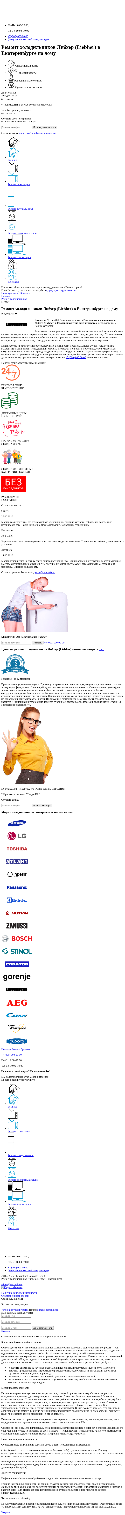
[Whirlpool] (16, 1033)
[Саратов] (16, 969)
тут (101, 649)
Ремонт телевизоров (19, 184)
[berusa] (16, 1046)
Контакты (13, 281)
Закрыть (5, 1331)
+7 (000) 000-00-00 (18, 36)
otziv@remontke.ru (45, 572)
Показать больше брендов (15, 1049)
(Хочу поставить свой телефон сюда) (28, 39)
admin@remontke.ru (11, 1284)
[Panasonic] (16, 892)
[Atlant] (16, 866)
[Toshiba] (16, 854)
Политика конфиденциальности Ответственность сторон (19, 1294)
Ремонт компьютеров (19, 257)
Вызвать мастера (41, 805)
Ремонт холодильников (21, 208)
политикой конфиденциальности (37, 133)
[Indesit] (16, 879)
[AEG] (16, 1007)
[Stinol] (16, 956)
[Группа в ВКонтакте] (4, 19)
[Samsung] (16, 828)
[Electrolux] (16, 905)
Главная (12, 160)
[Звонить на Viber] (17, 19)
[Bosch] (16, 943)
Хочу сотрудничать (42, 1328)
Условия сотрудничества (14, 1309)
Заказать (37, 643)
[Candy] (16, 1020)
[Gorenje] (16, 982)
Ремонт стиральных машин (23, 233)
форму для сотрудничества (61, 290)
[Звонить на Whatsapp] (11, 19)
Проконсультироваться (44, 127)
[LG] (16, 841)
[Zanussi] (16, 930)
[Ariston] (16, 918)
